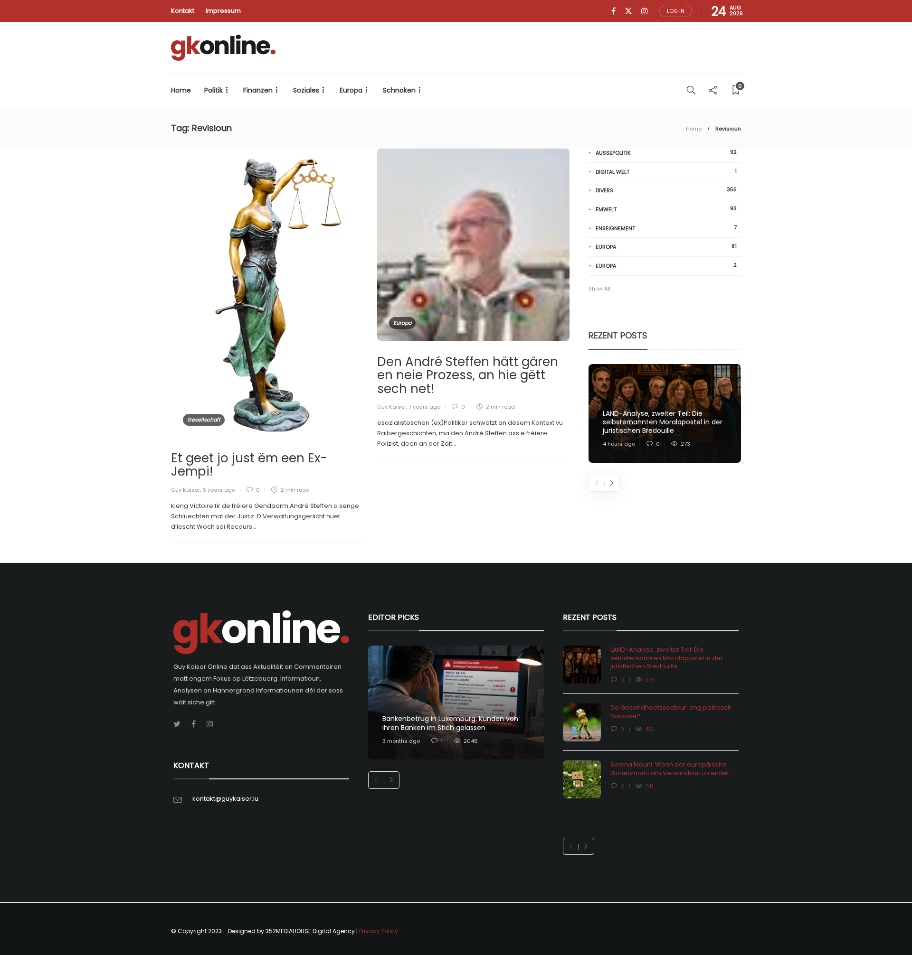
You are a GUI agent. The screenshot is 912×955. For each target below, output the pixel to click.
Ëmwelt (666, 209)
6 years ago (218, 490)
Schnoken (399, 90)
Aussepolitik (666, 153)
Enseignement (666, 228)
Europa (351, 90)
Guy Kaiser (185, 490)
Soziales (306, 90)
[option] (665, 413)
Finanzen (258, 90)
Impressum (223, 10)
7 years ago (424, 407)
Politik (213, 90)
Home (181, 90)
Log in (675, 11)
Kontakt (182, 10)
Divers (666, 190)
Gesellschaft (203, 419)
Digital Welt (666, 172)
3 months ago (401, 741)
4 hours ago (619, 444)
